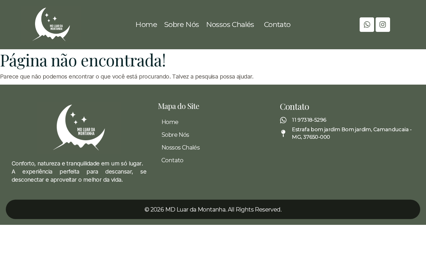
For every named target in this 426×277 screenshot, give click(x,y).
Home (146, 24)
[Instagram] (383, 24)
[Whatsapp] (367, 24)
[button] (232, 24)
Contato (277, 24)
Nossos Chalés (230, 24)
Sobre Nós (181, 24)
